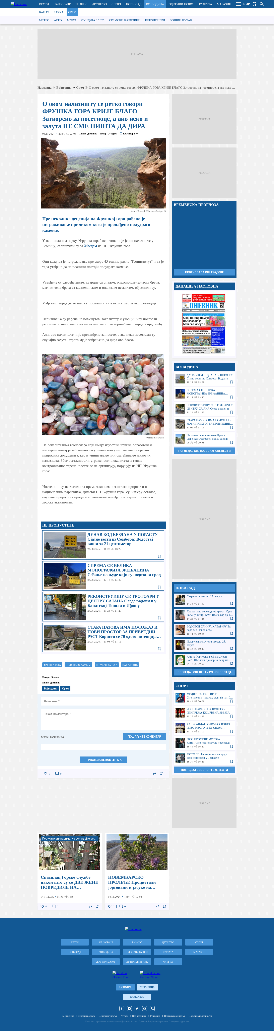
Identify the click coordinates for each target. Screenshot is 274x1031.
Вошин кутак (181, 20)
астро (71, 20)
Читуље (168, 961)
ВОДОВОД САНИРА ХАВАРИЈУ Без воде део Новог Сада (204, 630)
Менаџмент (68, 1015)
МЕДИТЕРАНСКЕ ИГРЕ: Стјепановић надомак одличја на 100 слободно (204, 697)
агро (58, 20)
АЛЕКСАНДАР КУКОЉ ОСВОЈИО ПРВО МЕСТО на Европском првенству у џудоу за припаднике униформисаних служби (204, 727)
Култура (205, 4)
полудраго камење (78, 664)
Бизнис (81, 4)
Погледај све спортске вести (204, 770)
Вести (44, 4)
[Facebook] (121, 1008)
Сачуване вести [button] (254, 4)
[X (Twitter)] (137, 1008)
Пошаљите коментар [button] (144, 736)
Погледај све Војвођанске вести (204, 450)
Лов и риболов (106, 961)
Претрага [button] (261, 4)
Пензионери (155, 20)
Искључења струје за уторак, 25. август (204, 645)
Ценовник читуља (108, 1015)
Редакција (155, 1015)
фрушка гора (52, 664)
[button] (238, 4)
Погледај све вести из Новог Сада (204, 672)
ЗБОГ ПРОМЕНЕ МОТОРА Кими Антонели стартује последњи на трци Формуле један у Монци (204, 742)
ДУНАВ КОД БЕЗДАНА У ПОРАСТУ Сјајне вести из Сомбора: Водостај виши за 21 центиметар (103, 545)
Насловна (45, 87)
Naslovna (137, 996)
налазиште (130, 664)
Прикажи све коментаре (103, 760)
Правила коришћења (174, 1015)
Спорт (116, 4)
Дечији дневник (137, 961)
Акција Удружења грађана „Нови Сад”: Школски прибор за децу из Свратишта (204, 660)
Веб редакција (139, 1015)
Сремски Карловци (124, 20)
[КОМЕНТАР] (57, 773)
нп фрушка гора (107, 664)
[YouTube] (144, 1008)
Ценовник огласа (86, 1015)
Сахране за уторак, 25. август (204, 600)
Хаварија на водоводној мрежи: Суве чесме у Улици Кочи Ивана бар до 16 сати (204, 615)
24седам (90, 245)
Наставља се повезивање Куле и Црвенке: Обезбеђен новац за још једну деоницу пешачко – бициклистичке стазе (204, 438)
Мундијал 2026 (93, 20)
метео (44, 20)
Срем (72, 12)
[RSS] (152, 1008)
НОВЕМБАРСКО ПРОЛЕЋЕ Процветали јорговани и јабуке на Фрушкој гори (137, 871)
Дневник (92, 133)
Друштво (99, 4)
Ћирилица (147, 987)
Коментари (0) (130, 133)
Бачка (59, 12)
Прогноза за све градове (204, 272)
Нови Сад (133, 4)
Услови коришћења (52, 737)
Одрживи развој (181, 4)
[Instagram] (129, 1008)
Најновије (62, 4)
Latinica (125, 987)
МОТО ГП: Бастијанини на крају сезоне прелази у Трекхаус (204, 758)
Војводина (155, 4)
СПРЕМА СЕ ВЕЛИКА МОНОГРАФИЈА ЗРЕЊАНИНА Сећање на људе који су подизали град (103, 575)
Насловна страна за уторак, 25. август (204, 323)
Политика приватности (200, 1015)
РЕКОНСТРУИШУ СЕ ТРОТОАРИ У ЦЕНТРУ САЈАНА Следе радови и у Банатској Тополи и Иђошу (103, 606)
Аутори (124, 1015)
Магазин (224, 4)
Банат (44, 12)
